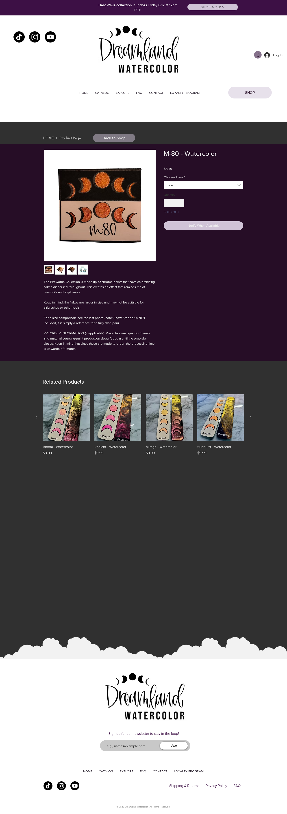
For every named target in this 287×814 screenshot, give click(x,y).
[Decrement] (167, 203)
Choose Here (174, 177)
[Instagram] (34, 37)
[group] (143, 425)
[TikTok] (19, 37)
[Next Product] (250, 417)
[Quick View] (66, 417)
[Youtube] (50, 37)
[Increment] (181, 203)
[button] (258, 55)
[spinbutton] (174, 203)
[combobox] (203, 185)
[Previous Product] (36, 417)
